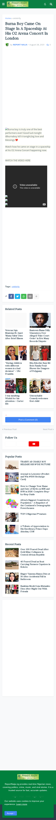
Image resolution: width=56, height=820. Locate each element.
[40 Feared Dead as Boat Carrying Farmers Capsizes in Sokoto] (12, 564)
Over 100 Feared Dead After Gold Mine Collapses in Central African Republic (34, 552)
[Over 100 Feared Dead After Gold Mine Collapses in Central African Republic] (12, 552)
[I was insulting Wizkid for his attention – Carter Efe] (16, 385)
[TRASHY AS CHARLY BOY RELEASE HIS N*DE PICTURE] (12, 465)
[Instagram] (45, 443)
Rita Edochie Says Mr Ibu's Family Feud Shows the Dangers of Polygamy (40, 367)
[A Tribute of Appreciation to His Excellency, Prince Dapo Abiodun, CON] (12, 529)
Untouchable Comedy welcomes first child (39, 398)
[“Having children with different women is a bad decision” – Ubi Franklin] (16, 352)
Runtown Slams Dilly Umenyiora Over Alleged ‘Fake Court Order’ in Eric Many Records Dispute (40, 336)
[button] (3, 4)
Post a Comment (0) (28, 420)
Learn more (21, 804)
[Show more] (36, 296)
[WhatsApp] (23, 296)
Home (8, 18)
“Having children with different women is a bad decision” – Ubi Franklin (13, 368)
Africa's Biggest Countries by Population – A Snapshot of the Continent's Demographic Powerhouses (35, 504)
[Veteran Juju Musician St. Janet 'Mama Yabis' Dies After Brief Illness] (16, 320)
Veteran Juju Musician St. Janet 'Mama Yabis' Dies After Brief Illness (14, 334)
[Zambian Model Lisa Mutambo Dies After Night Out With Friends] (12, 589)
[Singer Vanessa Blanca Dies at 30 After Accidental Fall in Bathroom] (12, 577)
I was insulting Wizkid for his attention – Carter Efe (14, 399)
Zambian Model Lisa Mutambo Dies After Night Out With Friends (35, 589)
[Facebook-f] (10, 443)
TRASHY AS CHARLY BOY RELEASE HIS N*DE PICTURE (35, 463)
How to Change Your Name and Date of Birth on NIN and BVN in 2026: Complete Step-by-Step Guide (35, 490)
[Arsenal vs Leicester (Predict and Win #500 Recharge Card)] (12, 477)
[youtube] (34, 443)
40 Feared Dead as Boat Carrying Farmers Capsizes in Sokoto (35, 564)
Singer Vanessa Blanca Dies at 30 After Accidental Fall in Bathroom (35, 576)
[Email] (30, 296)
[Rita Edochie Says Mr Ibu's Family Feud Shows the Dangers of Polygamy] (40, 352)
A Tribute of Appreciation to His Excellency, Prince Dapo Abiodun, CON (34, 529)
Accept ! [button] (10, 813)
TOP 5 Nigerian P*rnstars (33, 514)
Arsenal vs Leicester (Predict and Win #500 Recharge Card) (34, 477)
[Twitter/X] (22, 443)
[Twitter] (17, 296)
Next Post (47, 429)
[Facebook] (11, 296)
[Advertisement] (28, 87)
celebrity (17, 18)
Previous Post (10, 429)
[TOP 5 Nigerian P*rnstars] (12, 517)
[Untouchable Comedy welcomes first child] (40, 385)
